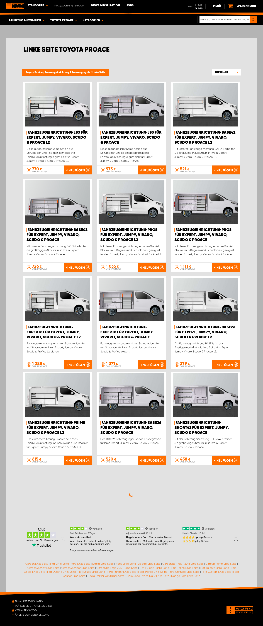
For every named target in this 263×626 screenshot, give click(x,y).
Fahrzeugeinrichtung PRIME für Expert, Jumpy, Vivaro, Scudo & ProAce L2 (55, 428)
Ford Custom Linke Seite (216, 571)
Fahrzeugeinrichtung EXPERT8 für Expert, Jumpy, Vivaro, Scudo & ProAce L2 (53, 332)
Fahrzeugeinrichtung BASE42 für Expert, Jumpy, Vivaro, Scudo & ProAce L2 (204, 138)
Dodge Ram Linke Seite (185, 576)
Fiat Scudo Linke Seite (91, 571)
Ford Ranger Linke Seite (121, 571)
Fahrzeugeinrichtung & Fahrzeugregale (68, 72)
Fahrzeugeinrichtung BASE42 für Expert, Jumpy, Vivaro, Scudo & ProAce (56, 235)
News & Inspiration (105, 5)
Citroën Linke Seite (36, 563)
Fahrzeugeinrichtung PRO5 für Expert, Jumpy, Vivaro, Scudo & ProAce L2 (128, 235)
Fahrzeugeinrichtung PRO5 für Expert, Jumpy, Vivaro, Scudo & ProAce (203, 235)
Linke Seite (98, 72)
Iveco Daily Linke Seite (155, 576)
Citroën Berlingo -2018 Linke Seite (183, 563)
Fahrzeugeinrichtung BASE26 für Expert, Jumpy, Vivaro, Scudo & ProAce (130, 428)
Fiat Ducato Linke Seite (61, 571)
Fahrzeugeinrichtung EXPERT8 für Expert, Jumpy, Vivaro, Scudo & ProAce (127, 332)
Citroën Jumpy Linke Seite (43, 567)
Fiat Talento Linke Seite (214, 567)
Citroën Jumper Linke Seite (77, 567)
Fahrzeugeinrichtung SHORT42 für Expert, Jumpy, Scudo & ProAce (201, 428)
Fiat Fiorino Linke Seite (184, 567)
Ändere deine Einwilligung (32, 614)
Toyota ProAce (34, 72)
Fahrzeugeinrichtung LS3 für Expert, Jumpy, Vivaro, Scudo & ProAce (131, 138)
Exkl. (200, 8)
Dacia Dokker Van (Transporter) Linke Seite (113, 576)
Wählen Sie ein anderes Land (33, 605)
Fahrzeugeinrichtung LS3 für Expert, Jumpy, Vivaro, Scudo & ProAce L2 (57, 138)
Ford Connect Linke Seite (184, 571)
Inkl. (200, 5)
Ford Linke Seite (80, 563)
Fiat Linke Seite (59, 563)
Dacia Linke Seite (103, 563)
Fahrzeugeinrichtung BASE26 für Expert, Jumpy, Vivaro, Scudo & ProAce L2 (204, 332)
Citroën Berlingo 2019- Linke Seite (117, 567)
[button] (226, 72)
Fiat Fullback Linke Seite (154, 567)
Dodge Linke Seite (149, 563)
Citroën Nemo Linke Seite (221, 563)
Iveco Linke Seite (126, 563)
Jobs (129, 5)
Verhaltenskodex (26, 610)
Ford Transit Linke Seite (152, 571)
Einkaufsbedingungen (29, 601)
